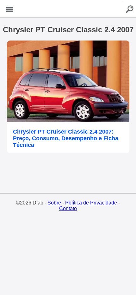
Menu (9, 9)
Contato (68, 208)
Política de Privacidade (91, 202)
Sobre (54, 202)
